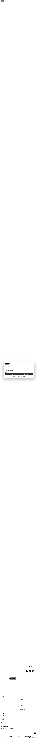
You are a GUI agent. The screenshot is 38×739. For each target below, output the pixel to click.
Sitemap (2, 722)
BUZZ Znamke (3, 716)
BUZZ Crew (3, 718)
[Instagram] (30, 671)
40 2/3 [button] (21, 23)
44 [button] (25, 25)
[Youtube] (33, 671)
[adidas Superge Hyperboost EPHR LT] (19, 450)
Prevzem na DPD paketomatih (19, 3)
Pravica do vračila (22, 709)
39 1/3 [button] (30, 21)
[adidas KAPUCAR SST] (19, 234)
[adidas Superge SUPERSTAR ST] (19, 589)
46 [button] (21, 27)
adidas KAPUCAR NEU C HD (19, 340)
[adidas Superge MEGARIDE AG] (19, 497)
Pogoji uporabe (22, 705)
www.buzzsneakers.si (13, 736)
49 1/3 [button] (34, 30)
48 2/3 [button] (21, 30)
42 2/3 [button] (34, 23)
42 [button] (29, 23)
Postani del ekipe (4, 721)
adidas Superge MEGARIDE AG (19, 518)
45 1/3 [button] (34, 25)
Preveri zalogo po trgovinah (26, 52)
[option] (19, 120)
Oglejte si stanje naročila (5, 695)
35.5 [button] (21, 19)
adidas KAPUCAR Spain (19, 381)
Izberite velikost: (22, 17)
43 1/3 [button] (21, 25)
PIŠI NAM (19, 7)
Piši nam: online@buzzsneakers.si (5, 697)
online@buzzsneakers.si (19, 8)
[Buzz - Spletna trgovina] (2, 1)
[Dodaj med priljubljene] (34, 164)
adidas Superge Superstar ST (19, 654)
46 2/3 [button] (25, 27)
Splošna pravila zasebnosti (23, 706)
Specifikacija (23, 46)
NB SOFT (22, 736)
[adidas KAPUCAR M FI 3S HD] (19, 192)
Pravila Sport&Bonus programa (24, 708)
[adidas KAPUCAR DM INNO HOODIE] (19, 281)
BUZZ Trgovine (3, 719)
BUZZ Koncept (3, 715)
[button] (21, 38)
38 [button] (21, 21)
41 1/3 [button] (25, 23)
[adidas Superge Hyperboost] (19, 408)
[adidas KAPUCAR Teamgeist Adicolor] (19, 148)
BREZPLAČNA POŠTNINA (19, 5)
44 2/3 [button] (30, 25)
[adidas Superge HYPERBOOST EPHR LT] (16, 467)
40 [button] (34, 21)
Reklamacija (21, 699)
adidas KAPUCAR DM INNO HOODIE (19, 299)
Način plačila (21, 695)
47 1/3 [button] (30, 27)
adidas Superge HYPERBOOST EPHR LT (19, 566)
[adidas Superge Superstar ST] (16, 607)
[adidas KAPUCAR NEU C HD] (19, 323)
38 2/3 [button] (25, 21)
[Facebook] (27, 671)
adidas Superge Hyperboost (19, 426)
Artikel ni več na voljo (27, 34)
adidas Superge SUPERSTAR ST (19, 610)
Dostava (20, 696)
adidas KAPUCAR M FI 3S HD (19, 210)
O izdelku (22, 49)
